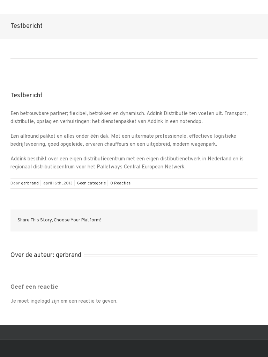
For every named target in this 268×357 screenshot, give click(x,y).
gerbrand (30, 183)
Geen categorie (91, 183)
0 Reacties (120, 183)
